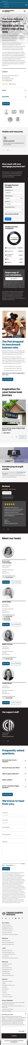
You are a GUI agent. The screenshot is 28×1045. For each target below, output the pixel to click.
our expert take (19, 373)
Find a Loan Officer (6, 994)
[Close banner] (25, 1013)
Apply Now (6, 103)
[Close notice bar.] (26, 5)
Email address (6, 827)
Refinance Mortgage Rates (8, 942)
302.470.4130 (9, 577)
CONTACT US (6, 868)
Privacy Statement (7, 1000)
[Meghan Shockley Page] (8, 635)
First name (5, 813)
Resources (5, 961)
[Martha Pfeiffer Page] (8, 593)
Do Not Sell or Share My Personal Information (14, 1041)
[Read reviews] (5, 84)
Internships (4, 987)
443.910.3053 (9, 659)
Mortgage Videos (6, 971)
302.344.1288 (9, 698)
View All (22, 437)
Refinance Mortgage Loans (8, 944)
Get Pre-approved (7, 379)
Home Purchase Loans (7, 932)
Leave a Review (6, 492)
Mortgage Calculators (7, 964)
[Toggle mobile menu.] (24, 11)
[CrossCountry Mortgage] (8, 11)
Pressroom (4, 990)
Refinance (5, 938)
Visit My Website (16, 582)
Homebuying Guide (6, 925)
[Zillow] (19, 918)
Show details (21, 1031)
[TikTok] (22, 918)
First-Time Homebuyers (7, 930)
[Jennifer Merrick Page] (8, 674)
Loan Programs (5, 956)
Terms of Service (9, 865)
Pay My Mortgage (6, 973)
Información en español (7, 996)
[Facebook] (2, 918)
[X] (9, 918)
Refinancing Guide (6, 940)
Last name (5, 820)
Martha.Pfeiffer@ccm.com (8, 615)
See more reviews (7, 497)
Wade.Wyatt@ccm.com (8, 736)
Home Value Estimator (7, 967)
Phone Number (6, 834)
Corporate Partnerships (7, 981)
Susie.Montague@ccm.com (8, 575)
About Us (4, 979)
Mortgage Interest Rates (7, 926)
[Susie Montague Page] (8, 552)
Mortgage (6, 4)
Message (4, 841)
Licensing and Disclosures (7, 1009)
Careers (4, 983)
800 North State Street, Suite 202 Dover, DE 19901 (10, 76)
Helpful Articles (5, 965)
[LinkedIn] (6, 918)
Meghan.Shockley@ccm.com (9, 657)
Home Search (6, 6)
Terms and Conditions (7, 1011)
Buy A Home (5, 923)
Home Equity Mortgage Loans (8, 954)
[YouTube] (15, 918)
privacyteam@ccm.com (10, 899)
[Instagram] (12, 918)
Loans (4, 948)
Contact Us (4, 992)
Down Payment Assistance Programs (10, 934)
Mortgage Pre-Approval (7, 928)
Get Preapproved (7, 794)
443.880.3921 (9, 616)
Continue (14, 1035)
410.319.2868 (7, 618)
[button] (14, 72)
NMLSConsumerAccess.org (8, 975)
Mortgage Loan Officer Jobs (8, 985)
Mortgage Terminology (7, 969)
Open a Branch (5, 989)
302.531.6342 (9, 80)
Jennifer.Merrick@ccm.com (8, 696)
